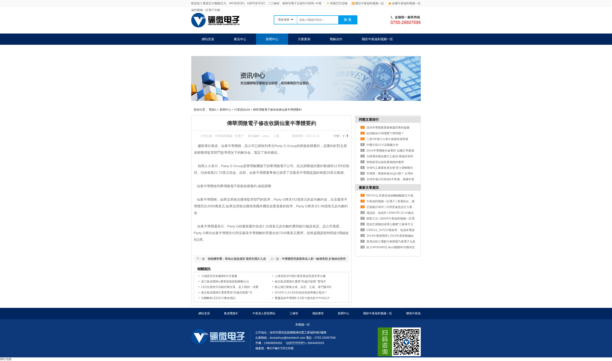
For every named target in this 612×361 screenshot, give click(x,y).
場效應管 (318, 313)
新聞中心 (272, 39)
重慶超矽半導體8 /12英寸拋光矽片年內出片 (302, 298)
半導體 (261, 173)
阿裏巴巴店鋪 (338, 3)
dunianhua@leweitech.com (287, 337)
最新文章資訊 (369, 187)
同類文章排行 (369, 119)
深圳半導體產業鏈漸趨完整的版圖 (388, 127)
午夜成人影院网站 (263, 313)
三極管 (294, 313)
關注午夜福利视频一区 (369, 3)
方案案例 (304, 39)
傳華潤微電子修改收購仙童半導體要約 (277, 109)
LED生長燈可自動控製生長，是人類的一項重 (229, 287)
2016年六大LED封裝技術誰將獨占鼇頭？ (301, 292)
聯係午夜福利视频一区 (217, 50)
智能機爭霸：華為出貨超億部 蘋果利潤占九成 (237, 258)
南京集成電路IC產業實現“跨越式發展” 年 (226, 292)
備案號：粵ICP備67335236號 (274, 348)
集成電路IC (231, 313)
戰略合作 (336, 39)
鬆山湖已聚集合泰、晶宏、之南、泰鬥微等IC (303, 287)
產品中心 (240, 39)
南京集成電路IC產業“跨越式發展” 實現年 (300, 281)
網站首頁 (208, 39)
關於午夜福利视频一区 (377, 39)
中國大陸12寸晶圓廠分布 (382, 145)
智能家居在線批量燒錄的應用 (385, 162)
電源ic (213, 109)
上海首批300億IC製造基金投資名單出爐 (300, 276)
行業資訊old (242, 109)
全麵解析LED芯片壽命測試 (218, 298)
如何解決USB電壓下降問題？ (385, 133)
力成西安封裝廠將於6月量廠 (219, 276)
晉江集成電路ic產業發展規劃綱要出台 (225, 281)
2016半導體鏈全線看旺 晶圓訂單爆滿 (390, 150)
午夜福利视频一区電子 (229, 136)
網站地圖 (5, 359)
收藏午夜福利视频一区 (406, 3)
